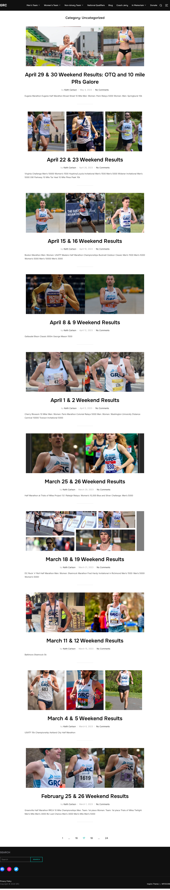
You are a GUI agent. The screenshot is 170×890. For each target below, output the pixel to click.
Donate (153, 5)
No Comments (102, 90)
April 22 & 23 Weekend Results (85, 159)
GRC (3, 5)
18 (91, 838)
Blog (110, 5)
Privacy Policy (5, 881)
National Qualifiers (96, 5)
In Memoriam (138, 5)
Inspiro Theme (153, 884)
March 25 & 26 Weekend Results (85, 481)
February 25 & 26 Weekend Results (85, 796)
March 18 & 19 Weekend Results (85, 559)
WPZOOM (166, 884)
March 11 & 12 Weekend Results (84, 640)
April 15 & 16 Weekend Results (85, 241)
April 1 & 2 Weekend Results (85, 400)
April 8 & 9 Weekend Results (85, 322)
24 (106, 838)
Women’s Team (51, 5)
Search (5, 852)
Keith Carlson (70, 90)
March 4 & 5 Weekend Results (85, 718)
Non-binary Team (73, 5)
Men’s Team (32, 5)
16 (76, 838)
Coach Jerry (122, 5)
